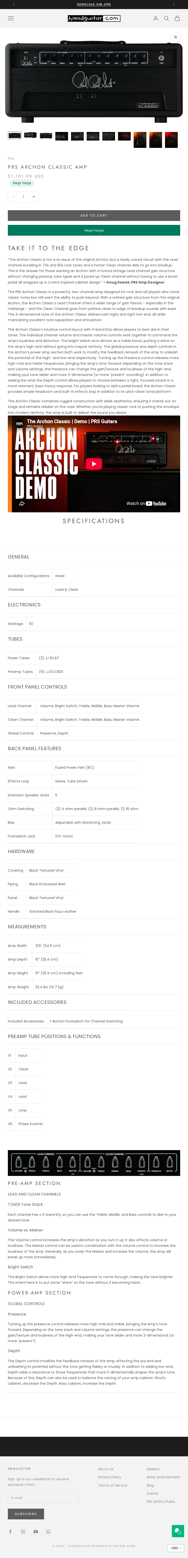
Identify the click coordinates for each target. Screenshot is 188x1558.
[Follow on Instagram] (23, 1531)
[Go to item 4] (62, 136)
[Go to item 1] (15, 135)
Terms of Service (112, 1485)
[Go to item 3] (46, 135)
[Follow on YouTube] (35, 1531)
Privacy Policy (109, 1477)
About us (105, 1469)
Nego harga (22, 183)
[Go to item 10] (156, 140)
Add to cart (94, 215)
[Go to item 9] (140, 140)
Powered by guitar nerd (114, 1546)
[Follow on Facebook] (10, 1531)
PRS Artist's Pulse (161, 1501)
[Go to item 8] (124, 136)
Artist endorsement (163, 1477)
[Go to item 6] (93, 136)
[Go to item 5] (77, 136)
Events (152, 1493)
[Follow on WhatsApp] (48, 1531)
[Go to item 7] (109, 136)
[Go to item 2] (30, 135)
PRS (11, 158)
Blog (150, 1485)
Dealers (153, 1469)
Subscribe (26, 1514)
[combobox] (175, 1548)
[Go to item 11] (171, 140)
